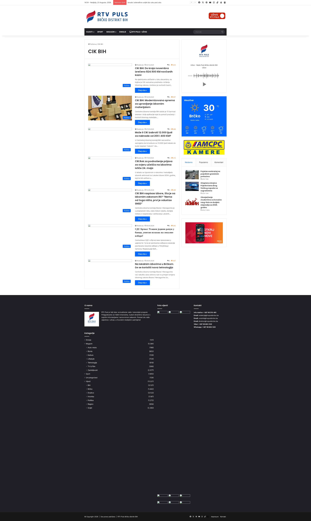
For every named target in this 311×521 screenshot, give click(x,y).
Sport (100, 32)
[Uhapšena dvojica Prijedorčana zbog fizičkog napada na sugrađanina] (192, 186)
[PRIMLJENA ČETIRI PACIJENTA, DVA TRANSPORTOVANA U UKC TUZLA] (185, 504)
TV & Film (91, 366)
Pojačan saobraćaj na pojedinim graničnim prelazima (210, 174)
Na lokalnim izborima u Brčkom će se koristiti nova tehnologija (154, 265)
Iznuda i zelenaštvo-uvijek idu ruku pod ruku (144, 2)
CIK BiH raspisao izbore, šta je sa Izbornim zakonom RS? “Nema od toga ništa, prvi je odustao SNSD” (155, 198)
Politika (91, 400)
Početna (93, 44)
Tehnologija (92, 363)
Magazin (110, 32)
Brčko (90, 389)
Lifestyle (91, 359)
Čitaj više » (142, 90)
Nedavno (189, 162)
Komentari (219, 162)
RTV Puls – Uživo (139, 32)
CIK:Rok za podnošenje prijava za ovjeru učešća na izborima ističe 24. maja (153, 165)
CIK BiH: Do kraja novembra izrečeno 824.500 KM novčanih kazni (154, 72)
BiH (89, 385)
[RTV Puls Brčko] (106, 16)
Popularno (203, 162)
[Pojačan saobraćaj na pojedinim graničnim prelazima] (192, 174)
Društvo (91, 393)
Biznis (90, 351)
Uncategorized (91, 378)
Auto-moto (92, 347)
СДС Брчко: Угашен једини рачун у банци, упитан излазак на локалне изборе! (154, 232)
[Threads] (221, 2)
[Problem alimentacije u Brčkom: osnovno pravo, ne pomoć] (162, 314)
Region (90, 404)
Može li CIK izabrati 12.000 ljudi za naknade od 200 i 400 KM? (153, 134)
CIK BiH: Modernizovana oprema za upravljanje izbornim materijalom (155, 104)
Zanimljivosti (93, 370)
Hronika (91, 396)
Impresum (215, 517)
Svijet (90, 408)
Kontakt (223, 517)
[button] (204, 84)
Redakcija (140, 65)
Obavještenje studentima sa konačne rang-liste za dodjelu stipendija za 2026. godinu (211, 202)
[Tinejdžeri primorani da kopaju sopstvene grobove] (162, 504)
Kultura (90, 355)
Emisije (122, 32)
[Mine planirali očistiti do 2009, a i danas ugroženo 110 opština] (174, 497)
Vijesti (89, 32)
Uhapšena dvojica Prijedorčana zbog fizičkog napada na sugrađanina (209, 187)
